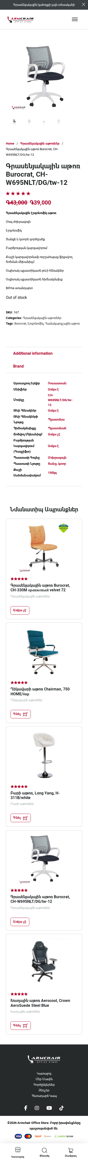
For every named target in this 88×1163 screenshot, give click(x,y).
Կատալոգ (44, 1073)
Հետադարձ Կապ (44, 1096)
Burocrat (20, 323)
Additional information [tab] (33, 353)
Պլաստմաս (56, 419)
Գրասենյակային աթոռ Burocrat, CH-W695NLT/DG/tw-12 (40, 899)
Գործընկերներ (44, 1084)
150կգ (52, 472)
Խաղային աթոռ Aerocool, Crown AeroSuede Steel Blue (40, 1003)
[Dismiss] (83, 4)
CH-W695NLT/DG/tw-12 (60, 400)
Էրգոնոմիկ (36, 323)
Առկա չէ (54, 434)
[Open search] (44, 1150)
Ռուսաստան (57, 383)
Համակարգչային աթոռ (62, 323)
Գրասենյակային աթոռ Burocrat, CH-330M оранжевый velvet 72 (40, 587)
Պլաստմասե (57, 428)
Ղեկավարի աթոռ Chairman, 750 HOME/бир (40, 691)
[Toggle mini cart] (71, 1150)
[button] (70, 52)
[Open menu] (74, 19)
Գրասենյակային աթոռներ (39, 143)
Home (10, 143)
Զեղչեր (44, 1090)
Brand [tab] (18, 366)
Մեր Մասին (44, 1079)
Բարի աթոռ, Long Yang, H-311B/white (35, 795)
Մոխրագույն (57, 457)
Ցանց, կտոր (57, 463)
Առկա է (53, 389)
